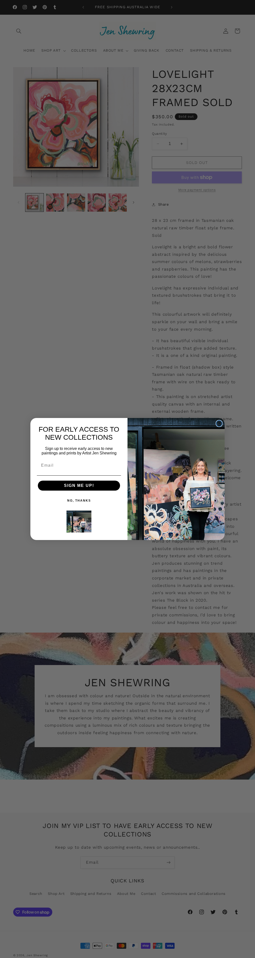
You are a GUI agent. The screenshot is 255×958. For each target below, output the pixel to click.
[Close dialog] (219, 423)
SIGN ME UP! (79, 485)
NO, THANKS (79, 500)
